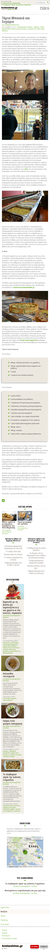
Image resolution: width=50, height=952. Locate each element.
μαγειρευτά (32, 29)
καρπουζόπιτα (15, 651)
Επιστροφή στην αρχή (9, 938)
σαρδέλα (12, 751)
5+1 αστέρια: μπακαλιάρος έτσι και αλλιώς (13, 558)
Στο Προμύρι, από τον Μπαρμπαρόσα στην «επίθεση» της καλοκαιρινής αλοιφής (36, 555)
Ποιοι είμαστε (5, 924)
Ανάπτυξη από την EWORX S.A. (34, 947)
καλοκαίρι (14, 642)
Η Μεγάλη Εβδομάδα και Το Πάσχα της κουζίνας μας (36, 572)
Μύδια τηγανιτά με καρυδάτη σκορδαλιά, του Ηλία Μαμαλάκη (8, 525)
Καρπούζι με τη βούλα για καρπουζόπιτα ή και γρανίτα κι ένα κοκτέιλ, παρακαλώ (12, 607)
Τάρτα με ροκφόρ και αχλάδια (24, 523)
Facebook (44, 8)
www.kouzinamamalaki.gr (24, 287)
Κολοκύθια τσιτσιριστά (8, 675)
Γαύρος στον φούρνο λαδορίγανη (12, 722)
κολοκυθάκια (7, 700)
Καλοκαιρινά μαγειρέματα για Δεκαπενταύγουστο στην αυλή (13, 547)
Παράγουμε (4, 920)
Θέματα (5, 617)
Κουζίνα (5, 533)
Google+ (47, 8)
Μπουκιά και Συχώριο (19, 29)
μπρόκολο (6, 753)
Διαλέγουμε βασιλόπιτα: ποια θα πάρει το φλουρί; (13, 563)
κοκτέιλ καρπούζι (9, 649)
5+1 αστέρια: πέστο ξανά (13, 551)
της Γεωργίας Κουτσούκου (6, 531)
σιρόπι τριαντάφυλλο (12, 810)
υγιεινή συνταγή (8, 756)
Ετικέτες (4, 930)
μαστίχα (17, 811)
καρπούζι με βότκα (10, 646)
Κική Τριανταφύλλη (29, 340)
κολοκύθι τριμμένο (9, 698)
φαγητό (36, 27)
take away (40, 29)
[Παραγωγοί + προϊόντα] (25, 867)
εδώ (26, 169)
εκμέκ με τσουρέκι (9, 807)
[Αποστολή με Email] (3, 500)
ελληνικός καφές (9, 809)
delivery (5, 31)
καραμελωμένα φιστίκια (11, 806)
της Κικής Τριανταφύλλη (22, 527)
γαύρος (5, 751)
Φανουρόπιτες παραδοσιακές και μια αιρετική (25, 890)
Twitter (41, 8)
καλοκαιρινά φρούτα (10, 644)
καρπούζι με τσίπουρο (11, 648)
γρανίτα (6, 651)
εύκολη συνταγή (15, 755)
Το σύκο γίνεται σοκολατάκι (10, 3)
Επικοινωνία (6, 935)
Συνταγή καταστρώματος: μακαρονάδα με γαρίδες (36, 561)
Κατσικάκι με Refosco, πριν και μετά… (36, 567)
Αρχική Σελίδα (5, 907)
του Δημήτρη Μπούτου (10, 25)
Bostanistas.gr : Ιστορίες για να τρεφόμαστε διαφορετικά (9, 8)
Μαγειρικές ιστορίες (25, 27)
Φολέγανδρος (8, 653)
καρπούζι (6, 642)
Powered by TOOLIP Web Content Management (43, 947)
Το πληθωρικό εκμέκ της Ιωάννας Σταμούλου (16, 5)
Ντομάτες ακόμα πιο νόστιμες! (13, 554)
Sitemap (4, 933)
